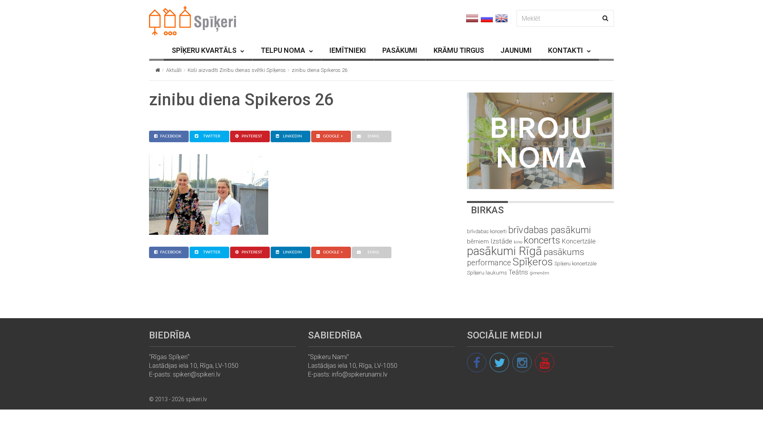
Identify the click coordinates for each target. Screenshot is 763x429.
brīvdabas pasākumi (549, 230)
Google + (333, 136)
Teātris (518, 272)
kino (518, 242)
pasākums (564, 252)
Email (374, 136)
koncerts (542, 240)
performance (489, 262)
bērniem (478, 241)
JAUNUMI (516, 50)
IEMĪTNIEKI (347, 50)
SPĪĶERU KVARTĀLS (204, 50)
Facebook (171, 136)
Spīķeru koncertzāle (575, 264)
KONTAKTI (565, 50)
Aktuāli (174, 70)
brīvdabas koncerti (487, 231)
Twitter (211, 136)
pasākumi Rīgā (504, 251)
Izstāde (501, 241)
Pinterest (252, 136)
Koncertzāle (579, 241)
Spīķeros (533, 261)
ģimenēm (539, 273)
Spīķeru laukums (487, 273)
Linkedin (292, 136)
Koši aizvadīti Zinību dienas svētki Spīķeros (237, 70)
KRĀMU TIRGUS (459, 50)
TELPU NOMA (283, 50)
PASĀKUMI (399, 50)
